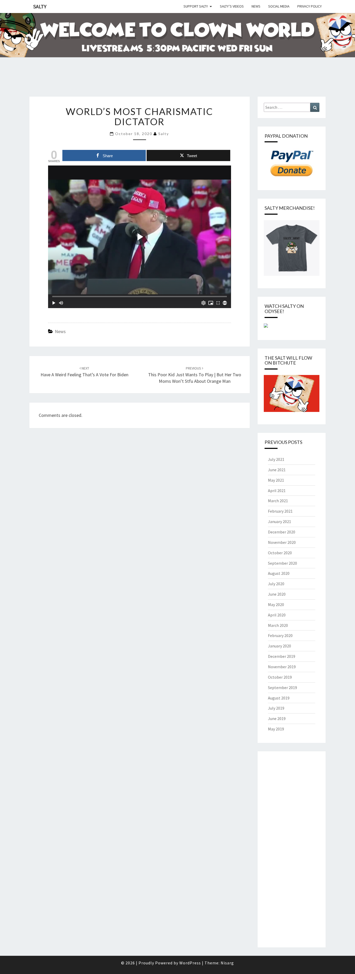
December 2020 (281, 531)
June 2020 (277, 594)
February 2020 (280, 635)
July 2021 (276, 459)
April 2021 (277, 490)
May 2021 (276, 480)
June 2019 (277, 718)
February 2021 (280, 511)
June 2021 (277, 469)
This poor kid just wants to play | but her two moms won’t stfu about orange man (194, 375)
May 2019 (276, 728)
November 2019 (282, 666)
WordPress (190, 962)
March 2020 (278, 625)
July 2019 (276, 708)
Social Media (279, 6)
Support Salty (195, 6)
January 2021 (279, 521)
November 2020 (282, 542)
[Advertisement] (94, 83)
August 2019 (279, 698)
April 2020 (277, 614)
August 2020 (279, 573)
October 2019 (280, 677)
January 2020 (279, 645)
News (256, 6)
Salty (40, 6)
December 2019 (281, 656)
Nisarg (227, 962)
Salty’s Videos (232, 6)
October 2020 (280, 552)
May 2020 (276, 604)
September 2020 (282, 563)
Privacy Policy (309, 6)
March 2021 (278, 500)
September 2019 (282, 687)
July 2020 (276, 583)
